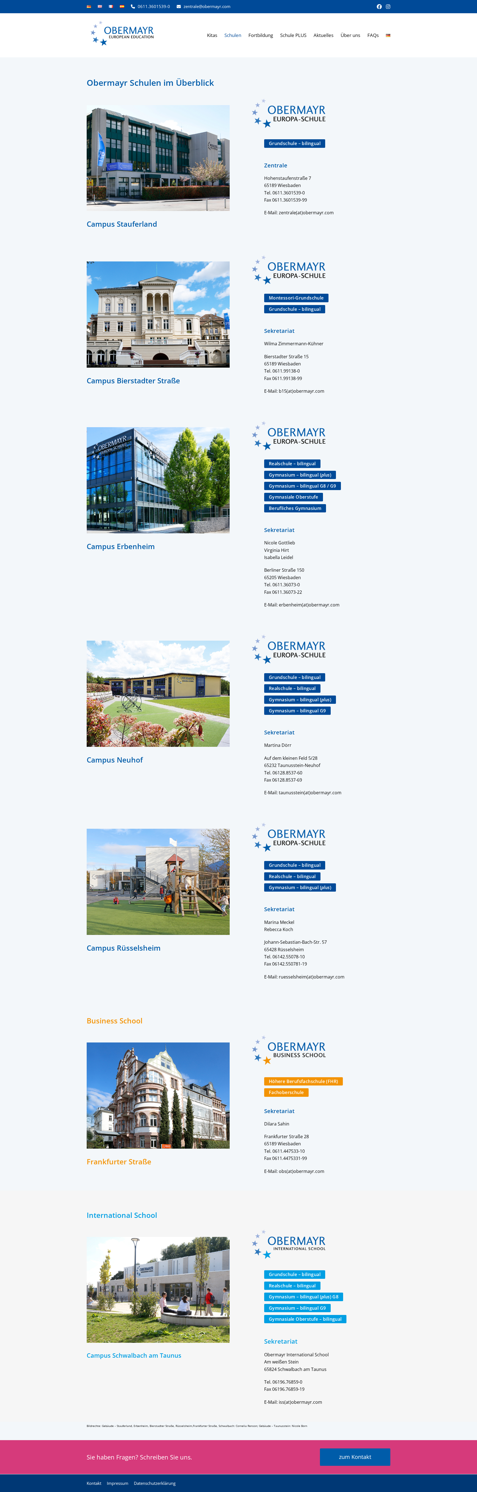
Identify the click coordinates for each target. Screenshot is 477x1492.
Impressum (117, 1483)
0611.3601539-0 (154, 6)
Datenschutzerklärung (155, 1483)
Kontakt (94, 1483)
